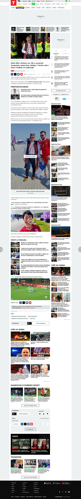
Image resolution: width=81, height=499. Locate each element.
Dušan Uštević (17, 70)
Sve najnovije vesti (61, 90)
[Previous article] (1, 249)
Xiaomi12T (25, 233)
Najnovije (56, 103)
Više (66, 4)
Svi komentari (30, 429)
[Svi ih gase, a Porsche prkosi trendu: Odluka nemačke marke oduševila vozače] (54, 180)
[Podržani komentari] (43, 414)
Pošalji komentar (40, 323)
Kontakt (44, 496)
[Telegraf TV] (69, 492)
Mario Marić (23, 70)
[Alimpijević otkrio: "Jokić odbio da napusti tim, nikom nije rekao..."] (58, 29)
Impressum (22, 496)
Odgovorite (16, 424)
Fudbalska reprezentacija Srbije (18, 316)
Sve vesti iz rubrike (30, 405)
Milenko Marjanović (32, 316)
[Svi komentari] (40, 414)
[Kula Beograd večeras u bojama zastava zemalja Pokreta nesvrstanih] (60, 231)
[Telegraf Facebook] (59, 492)
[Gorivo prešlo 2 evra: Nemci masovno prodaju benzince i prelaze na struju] (54, 170)
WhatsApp (23, 308)
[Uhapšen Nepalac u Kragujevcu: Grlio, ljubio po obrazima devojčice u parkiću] (40, 444)
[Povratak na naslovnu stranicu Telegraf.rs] (13, 3)
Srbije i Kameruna (36, 77)
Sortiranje (41, 411)
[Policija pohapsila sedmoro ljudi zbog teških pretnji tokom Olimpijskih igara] (30, 464)
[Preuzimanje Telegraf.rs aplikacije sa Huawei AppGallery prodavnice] (66, 483)
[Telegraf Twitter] (62, 492)
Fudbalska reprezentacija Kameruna (19, 318)
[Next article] (79, 249)
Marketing (17, 496)
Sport (12, 60)
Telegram (32, 308)
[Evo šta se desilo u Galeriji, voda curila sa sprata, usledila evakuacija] (21, 444)
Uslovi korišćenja (14, 311)
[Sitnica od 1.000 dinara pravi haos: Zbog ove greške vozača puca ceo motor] (54, 175)
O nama (12, 496)
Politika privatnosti (38, 496)
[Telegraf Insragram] (66, 492)
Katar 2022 (16, 60)
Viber (28, 308)
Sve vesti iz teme (30, 477)
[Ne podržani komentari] (47, 414)
